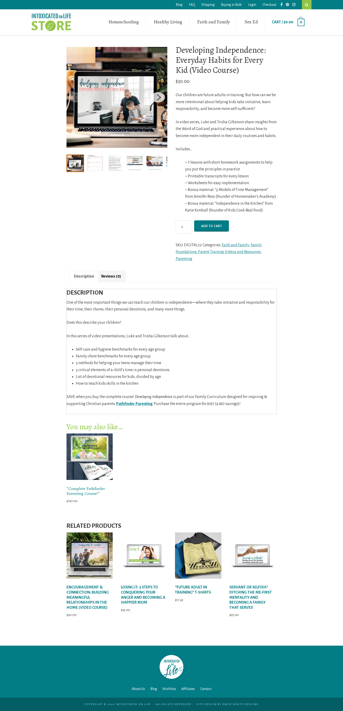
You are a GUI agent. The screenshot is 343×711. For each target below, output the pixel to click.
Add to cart (211, 226)
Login (252, 5)
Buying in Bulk (231, 5)
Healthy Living (168, 22)
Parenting (184, 259)
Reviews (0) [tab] (111, 276)
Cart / (287, 22)
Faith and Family (213, 22)
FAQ (192, 5)
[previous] (76, 97)
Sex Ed (251, 22)
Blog (179, 5)
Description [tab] (84, 276)
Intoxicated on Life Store (51, 22)
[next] (158, 97)
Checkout (269, 5)
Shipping (208, 5)
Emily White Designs (241, 704)
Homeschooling (123, 22)
